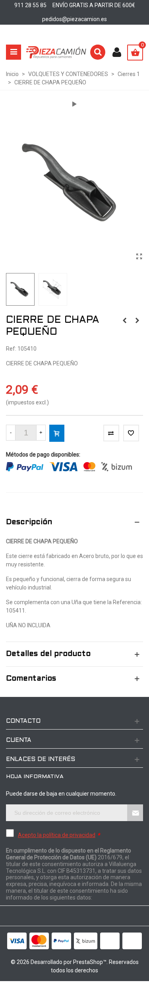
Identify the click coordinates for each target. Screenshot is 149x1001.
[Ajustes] (117, 52)
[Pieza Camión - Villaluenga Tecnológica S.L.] (56, 52)
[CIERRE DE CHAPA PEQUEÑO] (139, 257)
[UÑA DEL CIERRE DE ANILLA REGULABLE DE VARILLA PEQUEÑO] (124, 320)
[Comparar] (111, 433)
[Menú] (13, 52)
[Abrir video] (75, 104)
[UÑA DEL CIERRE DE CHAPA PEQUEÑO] (137, 320)
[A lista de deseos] (131, 433)
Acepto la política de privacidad (56, 835)
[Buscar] (97, 52)
